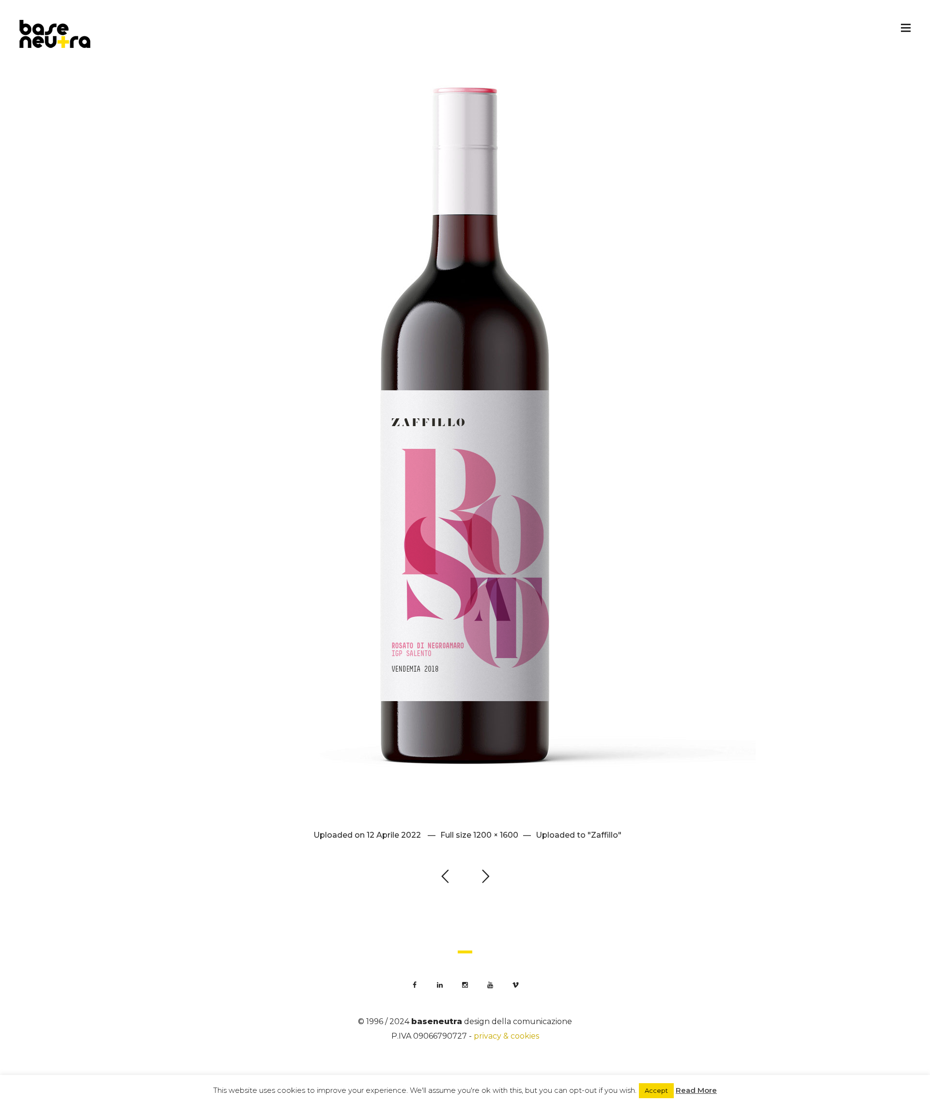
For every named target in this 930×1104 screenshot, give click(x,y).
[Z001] (465, 425)
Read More (696, 1090)
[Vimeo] (515, 985)
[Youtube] (490, 985)
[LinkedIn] (440, 985)
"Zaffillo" (604, 835)
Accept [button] (656, 1090)
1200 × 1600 (495, 835)
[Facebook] (414, 985)
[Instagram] (465, 985)
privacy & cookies (506, 1036)
